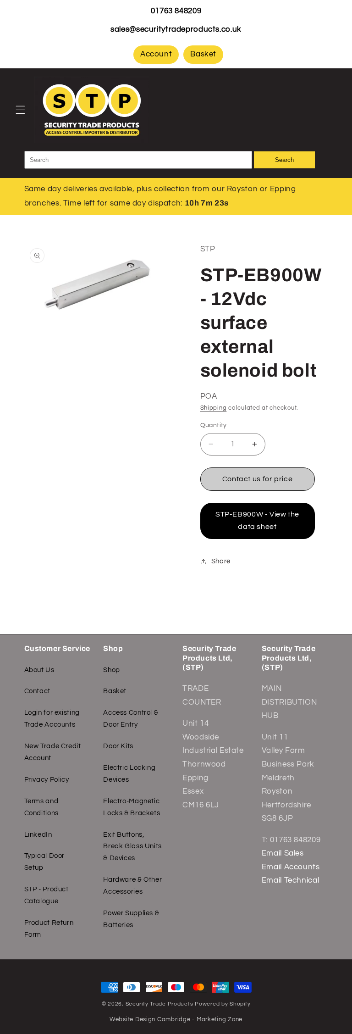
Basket (203, 54)
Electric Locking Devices (129, 773)
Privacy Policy (46, 779)
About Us (39, 670)
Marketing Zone (219, 1020)
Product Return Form (49, 928)
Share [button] (221, 561)
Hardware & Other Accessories (132, 885)
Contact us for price (257, 479)
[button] (20, 109)
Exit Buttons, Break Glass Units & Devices (132, 846)
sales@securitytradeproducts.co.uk (176, 29)
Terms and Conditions (41, 807)
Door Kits (118, 746)
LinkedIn (38, 834)
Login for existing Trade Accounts (52, 718)
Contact (37, 691)
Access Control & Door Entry (130, 718)
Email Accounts (291, 867)
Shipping (213, 408)
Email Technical (290, 880)
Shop (111, 670)
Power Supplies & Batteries (131, 919)
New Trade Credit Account (52, 752)
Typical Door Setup (44, 861)
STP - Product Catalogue (46, 895)
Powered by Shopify (222, 1003)
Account (156, 54)
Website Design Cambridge (150, 1020)
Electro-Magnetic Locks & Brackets (131, 807)
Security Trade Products (160, 1003)
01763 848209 (176, 11)
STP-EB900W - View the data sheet (257, 521)
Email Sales (283, 853)
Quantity (213, 425)
